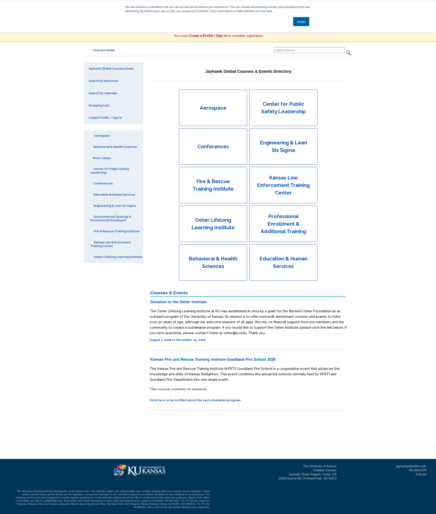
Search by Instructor (104, 81)
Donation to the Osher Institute (178, 302)
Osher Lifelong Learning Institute (117, 257)
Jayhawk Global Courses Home (111, 68)
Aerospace (101, 135)
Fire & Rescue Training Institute (116, 231)
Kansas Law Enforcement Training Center (110, 244)
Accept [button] (301, 21)
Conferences (102, 183)
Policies (421, 474)
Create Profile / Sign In (105, 117)
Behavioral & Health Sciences (115, 147)
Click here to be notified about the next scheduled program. (195, 400)
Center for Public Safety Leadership (109, 170)
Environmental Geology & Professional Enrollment (110, 218)
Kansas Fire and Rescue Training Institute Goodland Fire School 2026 (212, 359)
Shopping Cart (99, 105)
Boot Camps (101, 158)
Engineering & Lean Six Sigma (114, 205)
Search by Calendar (103, 93)
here (269, 11)
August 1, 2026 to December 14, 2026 (178, 340)
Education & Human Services (114, 194)
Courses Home (104, 50)
